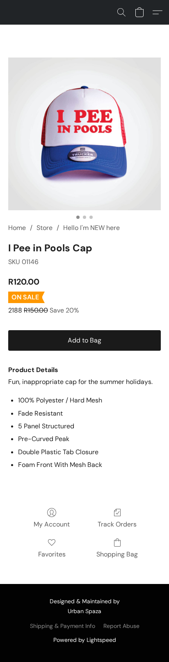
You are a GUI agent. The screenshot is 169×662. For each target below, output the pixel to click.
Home (17, 227)
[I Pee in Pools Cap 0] (84, 133)
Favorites (52, 554)
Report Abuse (121, 626)
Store (45, 227)
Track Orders (117, 524)
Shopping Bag (117, 554)
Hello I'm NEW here (91, 227)
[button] (121, 12)
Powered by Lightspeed (84, 640)
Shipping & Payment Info (62, 626)
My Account (52, 524)
